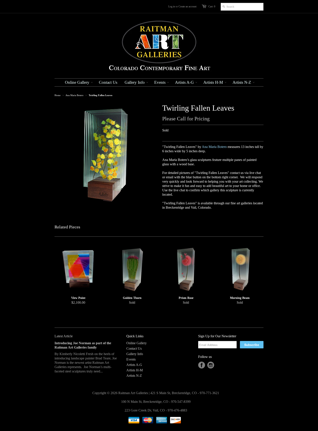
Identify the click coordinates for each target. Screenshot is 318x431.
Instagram (210, 365)
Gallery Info (134, 354)
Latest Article (64, 336)
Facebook (201, 365)
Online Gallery (136, 343)
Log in (171, 6)
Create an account (187, 6)
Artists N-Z (134, 375)
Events (131, 359)
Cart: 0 (211, 6)
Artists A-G (134, 365)
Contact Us (134, 348)
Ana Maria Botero (75, 95)
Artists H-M (134, 370)
